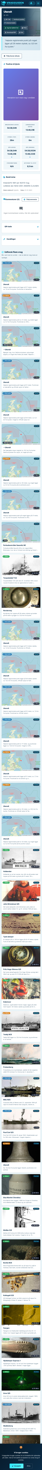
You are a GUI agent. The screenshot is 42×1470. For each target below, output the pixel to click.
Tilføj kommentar (31, 199)
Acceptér (17, 1466)
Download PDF (11, 32)
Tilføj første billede (13, 56)
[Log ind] (32, 3)
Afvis (28, 1466)
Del (22, 32)
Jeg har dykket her (12, 28)
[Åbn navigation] (38, 3)
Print (25, 28)
